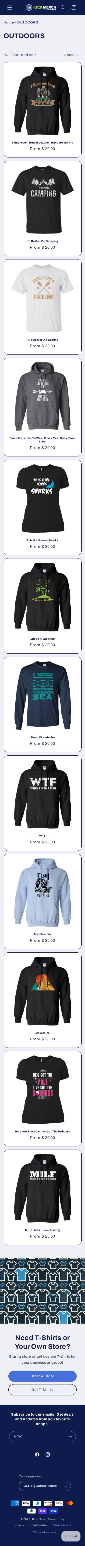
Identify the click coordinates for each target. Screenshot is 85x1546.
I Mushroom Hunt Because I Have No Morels (42, 142)
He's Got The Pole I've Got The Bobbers (42, 1131)
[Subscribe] (70, 1436)
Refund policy (38, 1525)
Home (9, 22)
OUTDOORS (27, 22)
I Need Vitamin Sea (42, 737)
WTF (42, 836)
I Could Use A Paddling (42, 339)
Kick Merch (40, 1519)
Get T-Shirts (42, 1389)
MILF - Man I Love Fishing (42, 1229)
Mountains (42, 1033)
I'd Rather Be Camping (42, 241)
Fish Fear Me (42, 934)
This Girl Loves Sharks (42, 540)
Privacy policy (61, 1525)
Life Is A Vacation (42, 638)
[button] (9, 7)
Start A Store (43, 1376)
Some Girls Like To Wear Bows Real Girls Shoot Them (43, 440)
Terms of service (44, 1532)
